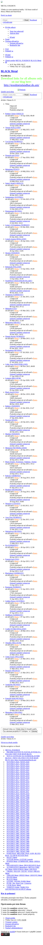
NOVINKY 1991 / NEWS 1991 (18, 831)
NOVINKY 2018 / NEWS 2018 (18, 778)
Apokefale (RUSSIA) (13, 685)
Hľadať (26, 20)
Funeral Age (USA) (12, 559)
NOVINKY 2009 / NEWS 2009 (18, 796)
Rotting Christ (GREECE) (14, 114)
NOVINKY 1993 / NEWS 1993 (18, 828)
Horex (16, 116)
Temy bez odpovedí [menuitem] (16, 31)
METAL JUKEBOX (12, 750)
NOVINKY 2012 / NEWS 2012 (18, 790)
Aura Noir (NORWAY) (13, 517)
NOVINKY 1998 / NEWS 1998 (18, 818)
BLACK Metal (9, 71)
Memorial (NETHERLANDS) (16, 448)
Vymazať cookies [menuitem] (11, 922)
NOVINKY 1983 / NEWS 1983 (18, 847)
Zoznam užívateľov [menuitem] (16, 43)
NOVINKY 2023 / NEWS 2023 (18, 768)
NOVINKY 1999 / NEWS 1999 (18, 816)
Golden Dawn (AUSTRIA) (15, 601)
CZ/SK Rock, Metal (14, 885)
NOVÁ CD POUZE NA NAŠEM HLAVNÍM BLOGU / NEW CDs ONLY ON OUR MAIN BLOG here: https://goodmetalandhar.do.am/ (22, 758)
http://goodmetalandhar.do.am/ (21, 85)
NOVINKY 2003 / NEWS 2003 (18, 808)
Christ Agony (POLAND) (14, 657)
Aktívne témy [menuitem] (14, 33)
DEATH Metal (12, 877)
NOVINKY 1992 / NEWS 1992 (18, 830)
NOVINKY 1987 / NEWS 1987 (18, 839)
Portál (7, 39)
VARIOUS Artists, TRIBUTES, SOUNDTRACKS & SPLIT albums (18, 888)
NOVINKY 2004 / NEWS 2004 (18, 806)
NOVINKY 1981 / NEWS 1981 (18, 849)
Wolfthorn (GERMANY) (14, 615)
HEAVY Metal (12, 857)
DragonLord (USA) (12, 155)
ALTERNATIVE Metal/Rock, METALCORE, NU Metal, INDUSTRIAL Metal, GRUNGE (22, 868)
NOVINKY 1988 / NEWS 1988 (18, 837)
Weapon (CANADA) (12, 503)
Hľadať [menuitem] (12, 37)
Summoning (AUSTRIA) (14, 197)
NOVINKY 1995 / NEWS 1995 (18, 824)
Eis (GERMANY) (11, 545)
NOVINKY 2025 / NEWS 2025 (18, 764)
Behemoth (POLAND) (13, 267)
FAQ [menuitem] (7, 49)
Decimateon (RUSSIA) (13, 350)
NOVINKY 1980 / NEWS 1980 (18, 851)
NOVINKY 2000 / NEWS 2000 (18, 814)
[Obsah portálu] (2, 2)
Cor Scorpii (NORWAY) (14, 141)
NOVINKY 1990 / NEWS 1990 (18, 833)
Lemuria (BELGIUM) (13, 378)
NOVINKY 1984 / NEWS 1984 (18, 845)
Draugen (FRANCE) (12, 671)
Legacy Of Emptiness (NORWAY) (17, 225)
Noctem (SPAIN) (11, 420)
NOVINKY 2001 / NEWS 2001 (18, 812)
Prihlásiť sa (9, 57)
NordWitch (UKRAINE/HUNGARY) (18, 281)
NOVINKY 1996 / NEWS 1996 (18, 822)
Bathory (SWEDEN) (12, 406)
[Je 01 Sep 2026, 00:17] (6, 62)
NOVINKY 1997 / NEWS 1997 (18, 820)
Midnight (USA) (11, 309)
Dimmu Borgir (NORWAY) (15, 336)
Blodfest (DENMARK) (13, 490)
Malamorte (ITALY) (12, 169)
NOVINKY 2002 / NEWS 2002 (18, 810)
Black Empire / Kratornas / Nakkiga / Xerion (20, 462)
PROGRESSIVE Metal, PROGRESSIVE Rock (23, 865)
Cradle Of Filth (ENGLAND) (15, 629)
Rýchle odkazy (10, 27)
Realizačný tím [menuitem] (15, 45)
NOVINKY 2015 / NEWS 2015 (18, 784)
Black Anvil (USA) (12, 392)
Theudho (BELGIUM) (13, 643)
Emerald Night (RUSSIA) (14, 698)
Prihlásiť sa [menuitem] (9, 51)
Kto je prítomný (8, 893)
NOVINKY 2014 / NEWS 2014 (18, 786)
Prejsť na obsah (6, 15)
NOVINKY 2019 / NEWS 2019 (18, 776)
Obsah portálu (10, 918)
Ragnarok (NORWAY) (13, 587)
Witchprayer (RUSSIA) (13, 531)
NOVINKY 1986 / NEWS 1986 (18, 841)
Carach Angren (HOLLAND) (15, 239)
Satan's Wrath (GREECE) (14, 183)
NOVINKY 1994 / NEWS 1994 (18, 826)
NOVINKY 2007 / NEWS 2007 (18, 800)
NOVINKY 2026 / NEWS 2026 (18, 762)
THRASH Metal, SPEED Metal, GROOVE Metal (24, 875)
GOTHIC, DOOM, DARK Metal (18, 881)
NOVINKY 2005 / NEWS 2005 (18, 804)
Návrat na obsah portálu (9, 742)
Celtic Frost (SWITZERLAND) (16, 364)
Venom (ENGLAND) (13, 128)
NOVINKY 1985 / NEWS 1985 (18, 843)
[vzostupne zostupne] (25, 731)
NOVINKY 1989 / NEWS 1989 (18, 835)
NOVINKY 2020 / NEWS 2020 (18, 774)
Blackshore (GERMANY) (14, 573)
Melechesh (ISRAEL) (13, 322)
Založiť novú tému (7, 92)
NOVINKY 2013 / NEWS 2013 (18, 788)
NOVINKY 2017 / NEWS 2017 (18, 780)
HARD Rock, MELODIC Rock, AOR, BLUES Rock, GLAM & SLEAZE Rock (22, 854)
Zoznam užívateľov (12, 41)
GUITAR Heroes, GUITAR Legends (20, 859)
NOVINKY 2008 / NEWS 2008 (18, 798)
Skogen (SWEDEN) (12, 253)
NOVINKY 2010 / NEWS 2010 (18, 794)
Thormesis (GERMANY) (14, 295)
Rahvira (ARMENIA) (13, 476)
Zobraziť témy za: (9, 729)
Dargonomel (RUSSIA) (13, 211)
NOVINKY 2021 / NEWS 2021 (18, 772)
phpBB (12, 932)
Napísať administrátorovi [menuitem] (14, 928)
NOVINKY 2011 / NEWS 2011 (18, 792)
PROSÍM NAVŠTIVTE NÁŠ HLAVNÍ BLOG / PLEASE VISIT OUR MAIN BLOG (23, 753)
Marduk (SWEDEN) (12, 434)
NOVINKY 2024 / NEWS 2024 (18, 766)
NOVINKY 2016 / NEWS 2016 (18, 782)
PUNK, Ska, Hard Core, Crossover (19, 883)
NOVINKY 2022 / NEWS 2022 (18, 770)
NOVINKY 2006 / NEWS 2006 (18, 802)
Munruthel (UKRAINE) (13, 712)
